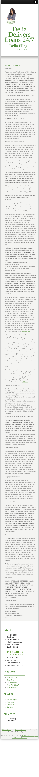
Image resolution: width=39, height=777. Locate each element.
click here (25, 382)
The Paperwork (12, 682)
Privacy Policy (6, 730)
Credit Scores (11, 680)
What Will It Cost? (13, 685)
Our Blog (10, 707)
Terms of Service (20, 730)
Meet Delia (10, 702)
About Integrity (12, 699)
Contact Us (10, 704)
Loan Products (12, 677)
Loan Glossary (12, 687)
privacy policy (26, 331)
